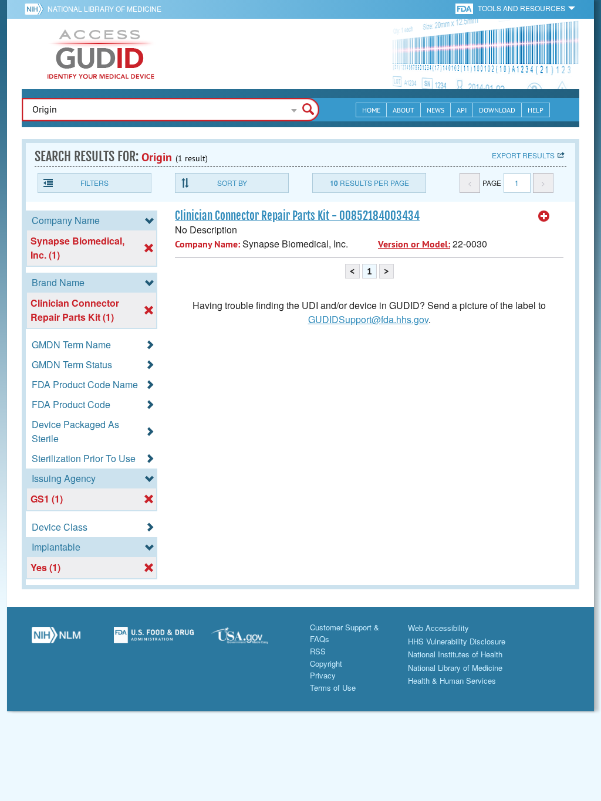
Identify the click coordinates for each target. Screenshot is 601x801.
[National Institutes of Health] (36, 9)
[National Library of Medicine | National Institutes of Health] (56, 640)
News (435, 110)
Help (535, 110)
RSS (318, 651)
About (403, 110)
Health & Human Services (452, 680)
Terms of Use (333, 687)
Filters (94, 183)
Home (371, 110)
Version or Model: (414, 244)
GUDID (101, 54)
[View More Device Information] (544, 216)
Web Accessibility (438, 627)
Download (497, 110)
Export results (523, 155)
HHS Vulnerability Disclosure (456, 641)
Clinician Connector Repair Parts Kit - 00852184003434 (297, 216)
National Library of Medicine (104, 8)
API (462, 110)
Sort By (232, 183)
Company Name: (207, 244)
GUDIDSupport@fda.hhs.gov (368, 319)
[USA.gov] (251, 640)
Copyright (326, 663)
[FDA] (465, 8)
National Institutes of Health (455, 654)
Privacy (323, 675)
